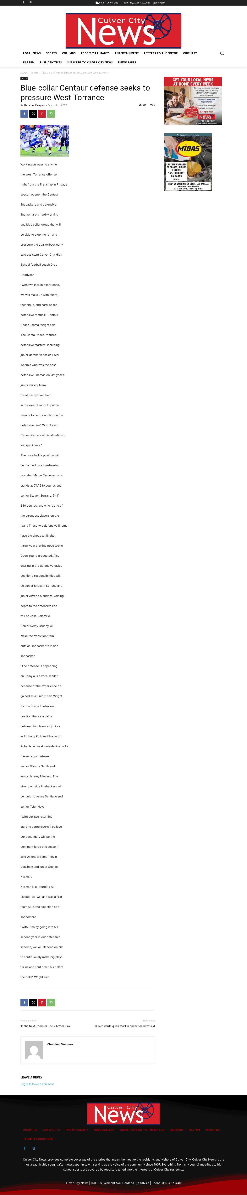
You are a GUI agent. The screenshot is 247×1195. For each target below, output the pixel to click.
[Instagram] (34, 1148)
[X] (33, 114)
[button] (222, 53)
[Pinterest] (42, 114)
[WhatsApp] (51, 114)
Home (23, 73)
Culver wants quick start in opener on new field (125, 1026)
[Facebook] (24, 114)
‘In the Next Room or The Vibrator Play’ (45, 1026)
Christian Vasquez (34, 105)
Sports (34, 73)
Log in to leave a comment (37, 1084)
